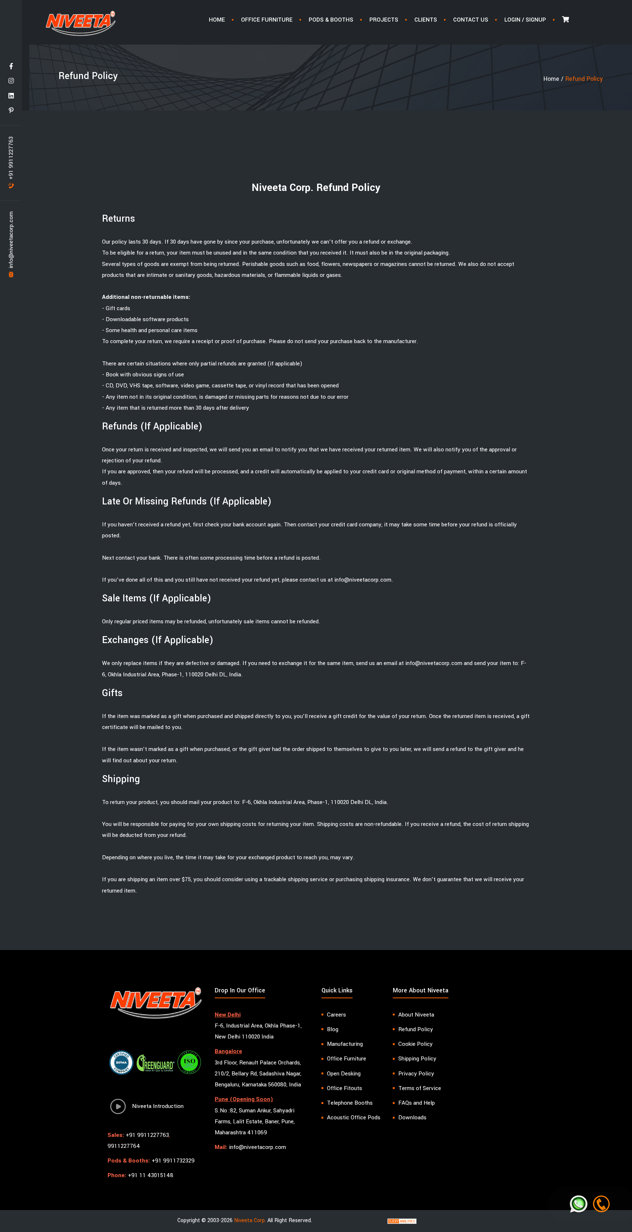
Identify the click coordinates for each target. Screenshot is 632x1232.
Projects (383, 20)
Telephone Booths (350, 1103)
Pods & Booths (331, 20)
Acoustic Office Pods (353, 1117)
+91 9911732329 (173, 1161)
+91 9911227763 (11, 158)
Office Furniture (267, 20)
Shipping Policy (417, 1059)
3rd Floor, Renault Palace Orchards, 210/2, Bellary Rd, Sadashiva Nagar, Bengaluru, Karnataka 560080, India (258, 1074)
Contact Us (470, 20)
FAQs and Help (416, 1103)
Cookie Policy (415, 1044)
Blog (332, 1029)
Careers (336, 1015)
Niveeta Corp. (250, 1220)
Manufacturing (345, 1044)
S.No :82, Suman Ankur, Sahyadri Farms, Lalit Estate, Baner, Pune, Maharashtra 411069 (255, 1122)
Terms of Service (419, 1088)
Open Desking (344, 1074)
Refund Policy (415, 1029)
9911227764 (124, 1146)
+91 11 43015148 (150, 1175)
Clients (425, 20)
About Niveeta (416, 1015)
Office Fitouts (344, 1088)
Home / (554, 79)
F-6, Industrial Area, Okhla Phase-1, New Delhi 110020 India (258, 1031)
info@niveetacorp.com (11, 240)
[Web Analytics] (402, 1221)
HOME (217, 20)
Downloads (412, 1117)
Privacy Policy (416, 1074)
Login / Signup (525, 20)
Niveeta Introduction (156, 1106)
